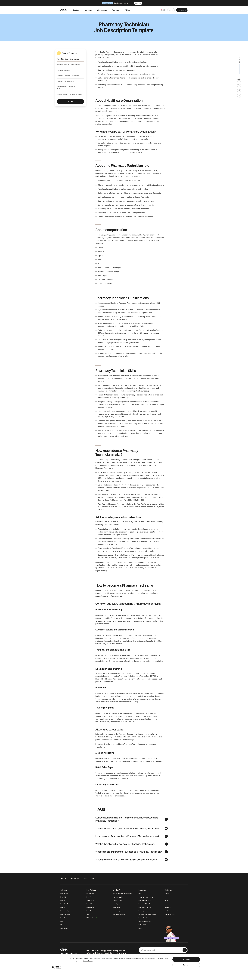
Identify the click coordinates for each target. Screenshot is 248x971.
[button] (131, 819)
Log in (171, 10)
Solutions (76, 10)
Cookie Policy (88, 961)
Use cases (88, 10)
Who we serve (102, 10)
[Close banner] (186, 3)
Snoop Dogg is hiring (171, 938)
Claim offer (138, 3)
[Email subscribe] (185, 950)
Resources (115, 10)
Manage (185, 965)
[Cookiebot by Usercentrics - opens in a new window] (56, 967)
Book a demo (182, 10)
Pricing (127, 10)
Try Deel (70, 101)
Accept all (186, 959)
